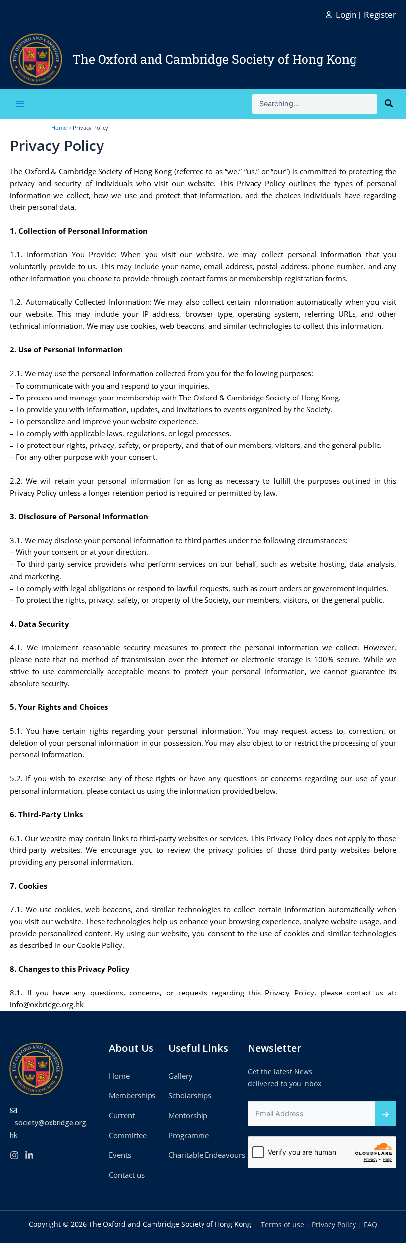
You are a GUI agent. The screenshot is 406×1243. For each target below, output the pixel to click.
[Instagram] (14, 1155)
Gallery (180, 1076)
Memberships (132, 1095)
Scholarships (189, 1095)
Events (120, 1155)
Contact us (127, 1175)
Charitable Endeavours (206, 1155)
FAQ (370, 1224)
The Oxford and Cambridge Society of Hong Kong (214, 59)
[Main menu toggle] (20, 104)
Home (119, 1076)
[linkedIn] (29, 1155)
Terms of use (282, 1224)
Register (380, 14)
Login (346, 14)
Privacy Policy (334, 1224)
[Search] (389, 104)
